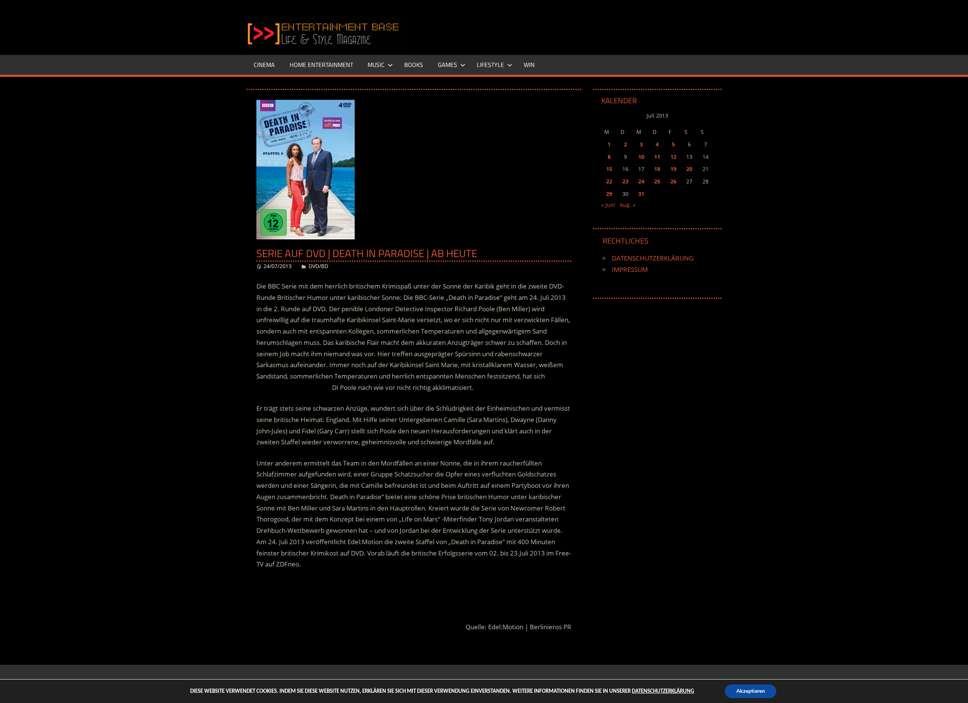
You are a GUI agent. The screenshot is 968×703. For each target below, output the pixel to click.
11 (657, 156)
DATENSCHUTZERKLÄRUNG (652, 258)
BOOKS (413, 64)
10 (641, 156)
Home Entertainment (321, 64)
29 (609, 193)
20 (689, 168)
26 (673, 181)
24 (641, 181)
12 (673, 156)
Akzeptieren (750, 691)
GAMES (447, 64)
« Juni (608, 204)
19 (673, 168)
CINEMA (264, 64)
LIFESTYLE (490, 64)
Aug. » (627, 204)
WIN (529, 64)
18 (657, 168)
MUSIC (376, 64)
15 (609, 168)
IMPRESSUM (630, 269)
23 (625, 181)
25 (657, 181)
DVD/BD (318, 266)
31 (641, 193)
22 (609, 181)
